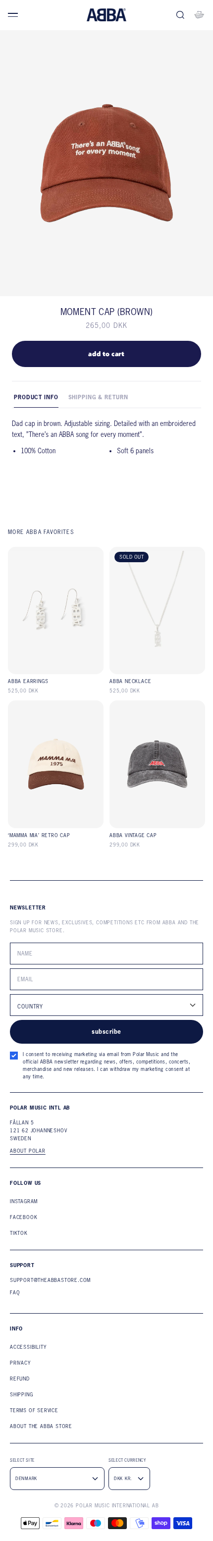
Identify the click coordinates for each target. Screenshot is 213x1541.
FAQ (15, 1292)
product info (36, 397)
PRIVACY (20, 1363)
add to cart (106, 353)
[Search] (180, 15)
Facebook (23, 1217)
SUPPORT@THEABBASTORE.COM (50, 1280)
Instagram (24, 1201)
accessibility (28, 1347)
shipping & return (98, 397)
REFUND (20, 1379)
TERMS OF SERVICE (34, 1410)
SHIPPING (21, 1394)
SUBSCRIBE (106, 1031)
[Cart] (199, 15)
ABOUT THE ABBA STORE (41, 1426)
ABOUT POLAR (28, 1151)
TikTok (19, 1233)
